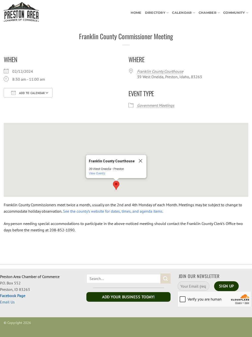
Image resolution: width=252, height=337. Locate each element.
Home (136, 13)
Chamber (208, 13)
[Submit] (166, 278)
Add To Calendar (31, 93)
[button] (116, 185)
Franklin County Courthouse (160, 71)
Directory (155, 13)
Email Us (7, 302)
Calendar (182, 13)
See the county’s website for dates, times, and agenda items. (113, 211)
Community (234, 13)
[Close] (140, 161)
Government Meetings (155, 105)
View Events (97, 173)
